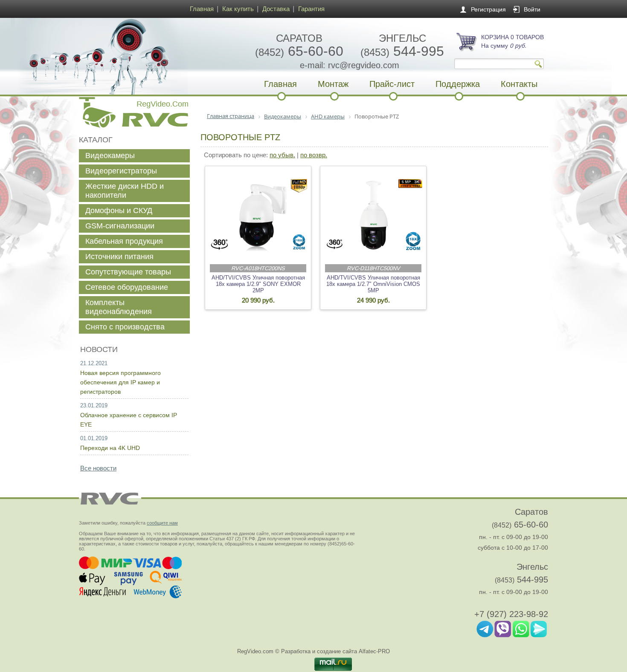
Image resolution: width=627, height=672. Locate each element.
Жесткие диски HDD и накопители (124, 190)
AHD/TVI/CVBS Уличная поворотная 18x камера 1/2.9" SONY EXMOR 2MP (258, 284)
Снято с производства (125, 327)
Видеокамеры (110, 155)
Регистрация (488, 9)
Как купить (238, 8)
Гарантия (311, 8)
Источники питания (119, 256)
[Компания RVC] (132, 56)
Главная (202, 8)
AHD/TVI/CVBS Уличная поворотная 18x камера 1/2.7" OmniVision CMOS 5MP (373, 284)
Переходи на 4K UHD (110, 447)
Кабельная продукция (124, 241)
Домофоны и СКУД (118, 210)
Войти (532, 9)
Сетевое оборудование (126, 287)
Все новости (98, 468)
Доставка (276, 8)
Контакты (519, 84)
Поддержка (457, 84)
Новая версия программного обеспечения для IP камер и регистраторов (120, 382)
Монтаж (333, 84)
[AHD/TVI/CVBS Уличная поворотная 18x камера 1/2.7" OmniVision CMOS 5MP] (374, 215)
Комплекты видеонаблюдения (118, 307)
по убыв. (282, 155)
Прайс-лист (392, 84)
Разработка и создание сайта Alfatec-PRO (335, 651)
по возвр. (313, 155)
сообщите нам (162, 522)
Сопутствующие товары (128, 272)
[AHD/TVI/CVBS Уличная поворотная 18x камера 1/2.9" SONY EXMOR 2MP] (258, 215)
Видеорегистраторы (121, 171)
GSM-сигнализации (119, 226)
